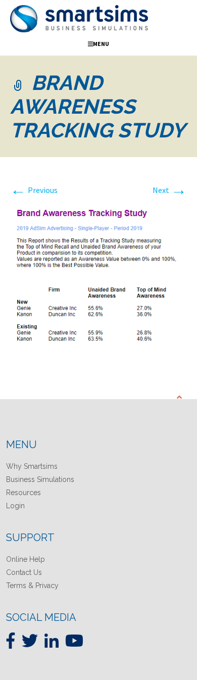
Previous (34, 190)
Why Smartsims (32, 466)
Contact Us (24, 572)
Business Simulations (40, 479)
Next (170, 190)
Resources (23, 493)
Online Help (25, 559)
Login (15, 506)
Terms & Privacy (32, 585)
